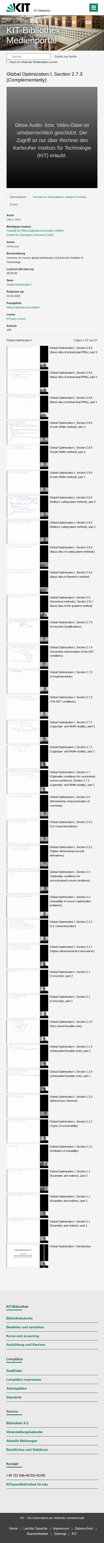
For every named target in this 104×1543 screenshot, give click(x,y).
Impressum (61, 1528)
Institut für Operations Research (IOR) (30, 234)
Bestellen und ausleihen (25, 1327)
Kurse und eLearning (22, 1336)
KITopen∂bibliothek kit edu (27, 1484)
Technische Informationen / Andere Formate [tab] (59, 196)
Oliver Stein (14, 219)
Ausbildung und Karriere (25, 1345)
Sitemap (60, 1534)
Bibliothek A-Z (17, 1423)
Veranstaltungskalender (24, 1432)
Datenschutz (84, 1528)
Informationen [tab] (18, 196)
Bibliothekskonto (19, 1318)
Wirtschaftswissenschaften (23, 307)
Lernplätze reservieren (23, 1379)
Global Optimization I (19, 284)
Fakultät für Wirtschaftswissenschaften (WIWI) (35, 230)
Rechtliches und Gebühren (27, 1450)
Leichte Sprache (35, 1528)
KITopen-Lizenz (16, 318)
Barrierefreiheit (37, 1534)
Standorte (13, 1397)
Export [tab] (14, 204)
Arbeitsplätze (16, 1388)
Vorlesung (13, 246)
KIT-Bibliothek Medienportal (33, 35)
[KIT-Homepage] (18, 7)
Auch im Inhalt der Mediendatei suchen (34, 62)
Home (13, 1528)
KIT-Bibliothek (42, 10)
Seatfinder (14, 1371)
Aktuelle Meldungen (21, 1441)
